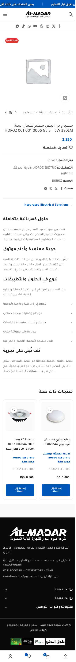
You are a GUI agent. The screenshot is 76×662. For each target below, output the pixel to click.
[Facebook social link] (59, 26)
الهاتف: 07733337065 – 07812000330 (28, 570)
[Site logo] (38, 14)
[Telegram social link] (17, 26)
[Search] (70, 14)
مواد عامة (63, 461)
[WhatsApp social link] (29, 26)
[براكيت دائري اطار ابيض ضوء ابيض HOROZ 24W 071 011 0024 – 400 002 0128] (56, 416)
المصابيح (29, 112)
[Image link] (38, 534)
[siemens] (20, 510)
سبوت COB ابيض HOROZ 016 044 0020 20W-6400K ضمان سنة (20, 444)
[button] (56, 490)
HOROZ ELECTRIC (45, 167)
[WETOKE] (55, 510)
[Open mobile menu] (5, 14)
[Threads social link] (42, 26)
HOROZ (57, 181)
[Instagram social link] (47, 26)
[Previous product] (15, 112)
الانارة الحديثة (48, 112)
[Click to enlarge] (65, 98)
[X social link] (53, 26)
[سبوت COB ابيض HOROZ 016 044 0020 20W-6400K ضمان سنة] (20, 416)
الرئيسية (67, 112)
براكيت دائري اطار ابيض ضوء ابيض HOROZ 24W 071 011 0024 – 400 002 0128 (56, 446)
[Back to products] (10, 112)
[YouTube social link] (35, 26)
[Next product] (5, 112)
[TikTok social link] (23, 26)
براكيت (48, 453)
